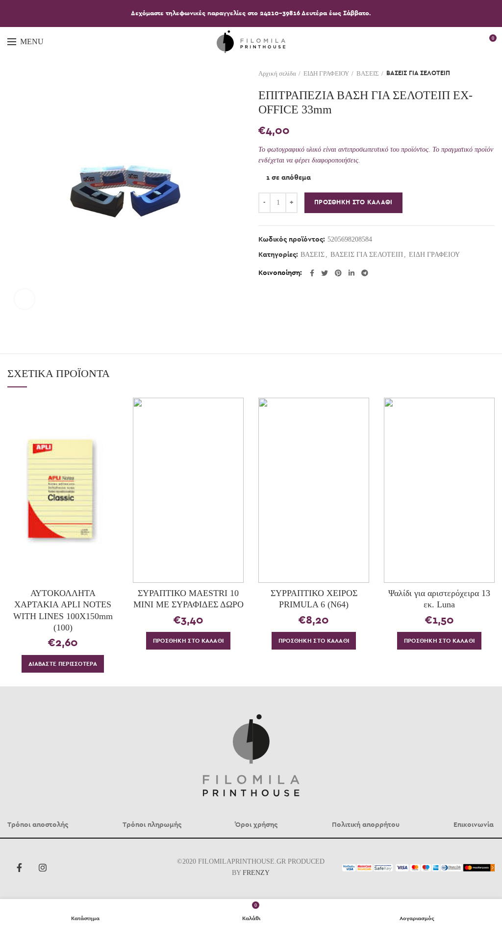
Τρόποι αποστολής (37, 824)
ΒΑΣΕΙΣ (367, 73)
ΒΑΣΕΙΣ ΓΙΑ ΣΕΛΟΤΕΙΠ (418, 73)
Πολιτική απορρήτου (366, 824)
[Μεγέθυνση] (24, 299)
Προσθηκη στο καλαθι (353, 202)
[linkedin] (351, 273)
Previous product (470, 74)
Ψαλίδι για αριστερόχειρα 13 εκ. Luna (439, 598)
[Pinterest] (338, 273)
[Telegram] (365, 273)
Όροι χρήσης (256, 824)
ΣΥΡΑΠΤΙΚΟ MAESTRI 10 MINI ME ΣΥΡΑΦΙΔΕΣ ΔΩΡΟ (188, 598)
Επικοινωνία (473, 824)
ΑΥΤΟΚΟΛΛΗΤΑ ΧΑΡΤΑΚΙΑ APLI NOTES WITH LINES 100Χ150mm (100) (63, 610)
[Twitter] (324, 273)
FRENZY (256, 872)
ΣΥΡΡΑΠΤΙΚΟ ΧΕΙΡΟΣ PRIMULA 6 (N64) (314, 598)
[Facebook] (312, 273)
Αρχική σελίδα (277, 73)
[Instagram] (42, 867)
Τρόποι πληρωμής (152, 824)
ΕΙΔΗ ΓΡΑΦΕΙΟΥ (326, 73)
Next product (490, 74)
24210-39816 (280, 13)
